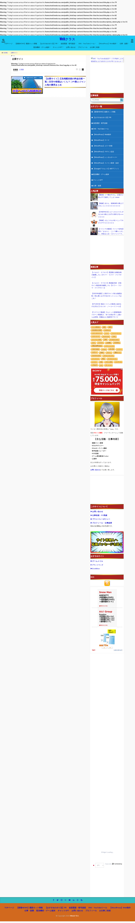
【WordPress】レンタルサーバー (105, 157)
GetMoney (107, 330)
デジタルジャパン (112, 358)
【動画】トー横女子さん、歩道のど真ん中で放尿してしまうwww (111, 196)
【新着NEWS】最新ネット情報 (26, 43)
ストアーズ (118, 362)
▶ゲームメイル (96, 561)
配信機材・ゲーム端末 (41, 47)
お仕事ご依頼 (94, 47)
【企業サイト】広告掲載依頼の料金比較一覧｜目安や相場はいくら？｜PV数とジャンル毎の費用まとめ (65, 81)
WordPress (97, 346)
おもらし (109, 352)
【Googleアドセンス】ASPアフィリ (106, 169)
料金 (103, 358)
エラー (94, 352)
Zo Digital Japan (114, 339)
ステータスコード (97, 333)
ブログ (94, 365)
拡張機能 (109, 342)
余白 (110, 327)
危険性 (101, 352)
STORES (116, 342)
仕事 (105, 339)
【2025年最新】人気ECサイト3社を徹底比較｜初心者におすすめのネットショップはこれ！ (106, 295)
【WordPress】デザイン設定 (103, 151)
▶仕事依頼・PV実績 (98, 515)
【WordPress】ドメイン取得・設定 (106, 163)
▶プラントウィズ (96, 565)
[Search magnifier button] (121, 99)
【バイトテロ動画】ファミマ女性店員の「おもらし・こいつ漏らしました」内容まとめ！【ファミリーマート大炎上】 (111, 231)
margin (104, 349)
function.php (106, 336)
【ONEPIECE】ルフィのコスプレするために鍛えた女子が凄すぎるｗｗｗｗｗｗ (111, 214)
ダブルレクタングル (108, 355)
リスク (106, 333)
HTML (114, 336)
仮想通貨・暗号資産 (68, 43)
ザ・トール (108, 365)
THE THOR (95, 349)
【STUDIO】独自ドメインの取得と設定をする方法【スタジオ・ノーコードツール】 (106, 305)
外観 (101, 362)
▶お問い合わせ (96, 511)
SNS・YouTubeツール (86, 43)
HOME (5, 53)
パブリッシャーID (109, 346)
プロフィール (82, 47)
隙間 (104, 327)
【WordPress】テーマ (101, 140)
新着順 (15, 69)
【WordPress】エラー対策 (102, 146)
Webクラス (67, 39)
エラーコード (95, 336)
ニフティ (119, 349)
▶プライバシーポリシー (100, 519)
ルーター (94, 362)
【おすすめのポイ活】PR (48, 43)
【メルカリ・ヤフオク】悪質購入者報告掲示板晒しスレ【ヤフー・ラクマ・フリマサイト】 (106, 274)
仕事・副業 (124, 43)
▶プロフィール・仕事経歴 (101, 523)
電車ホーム (117, 352)
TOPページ (8, 43)
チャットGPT (58, 47)
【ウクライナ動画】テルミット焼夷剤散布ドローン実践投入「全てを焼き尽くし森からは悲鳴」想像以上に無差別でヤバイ (106, 314)
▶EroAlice (95, 568)
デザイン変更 (109, 362)
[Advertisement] (107, 79)
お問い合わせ (71, 47)
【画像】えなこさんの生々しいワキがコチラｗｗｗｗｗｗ (111, 221)
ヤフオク (100, 342)
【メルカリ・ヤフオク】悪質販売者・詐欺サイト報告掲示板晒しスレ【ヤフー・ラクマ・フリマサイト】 (106, 285)
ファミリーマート (116, 333)
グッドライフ (95, 358)
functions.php (96, 355)
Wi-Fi (93, 342)
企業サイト (14, 52)
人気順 (21, 69)
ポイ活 (111, 349)
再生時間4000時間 (96, 330)
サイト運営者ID (96, 327)
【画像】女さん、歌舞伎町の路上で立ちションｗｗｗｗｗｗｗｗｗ (111, 204)
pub (101, 365)
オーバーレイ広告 (96, 339)
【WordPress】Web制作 (107, 43)
